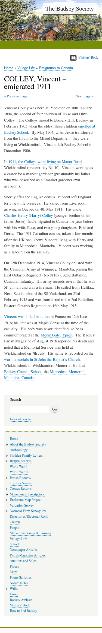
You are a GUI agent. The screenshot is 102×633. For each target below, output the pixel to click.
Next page (83, 96)
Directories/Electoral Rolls (29, 516)
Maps (13, 572)
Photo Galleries (21, 577)
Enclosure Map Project (26, 499)
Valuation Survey (22, 505)
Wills (14, 588)
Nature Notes (19, 583)
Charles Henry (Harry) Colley (29, 215)
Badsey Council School (23, 371)
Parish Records (20, 477)
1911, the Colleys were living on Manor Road (45, 161)
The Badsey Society (69, 8)
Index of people (20, 419)
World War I (18, 466)
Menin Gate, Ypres (56, 335)
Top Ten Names (21, 483)
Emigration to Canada (56, 67)
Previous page (17, 96)
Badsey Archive (21, 599)
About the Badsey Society (28, 444)
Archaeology (18, 449)
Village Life (26, 67)
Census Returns (21, 488)
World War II (19, 472)
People (14, 527)
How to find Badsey (23, 610)
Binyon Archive (21, 461)
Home (8, 67)
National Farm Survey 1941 (29, 510)
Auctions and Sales (23, 560)
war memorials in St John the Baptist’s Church (42, 359)
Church (15, 522)
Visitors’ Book (20, 605)
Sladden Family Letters (26, 455)
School (14, 544)
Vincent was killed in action (27, 316)
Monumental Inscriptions (27, 494)
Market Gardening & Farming (30, 533)
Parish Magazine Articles (27, 555)
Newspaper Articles (24, 549)
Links (14, 594)
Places (14, 566)
